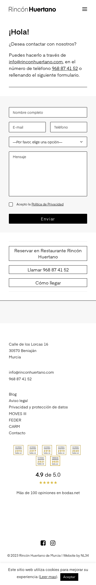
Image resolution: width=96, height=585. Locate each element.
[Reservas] (48, 253)
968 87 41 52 (65, 68)
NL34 (85, 555)
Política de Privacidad (48, 204)
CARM (14, 426)
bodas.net (71, 492)
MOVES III (17, 413)
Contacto (17, 432)
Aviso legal (18, 400)
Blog (12, 394)
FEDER (15, 419)
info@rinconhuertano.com (36, 61)
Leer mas (48, 576)
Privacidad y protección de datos (38, 406)
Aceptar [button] (69, 577)
